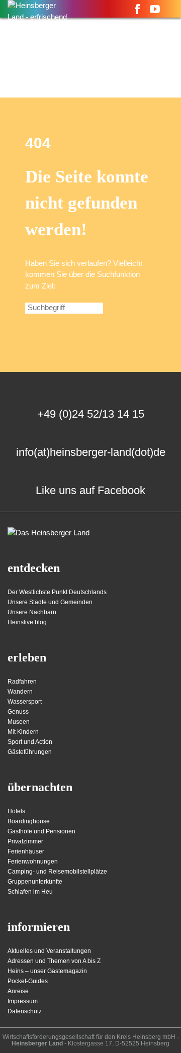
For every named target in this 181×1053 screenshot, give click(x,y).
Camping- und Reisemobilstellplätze (57, 871)
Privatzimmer (25, 841)
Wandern (20, 691)
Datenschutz (25, 1011)
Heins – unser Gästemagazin (47, 971)
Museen (19, 721)
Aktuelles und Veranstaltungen (49, 950)
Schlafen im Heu (30, 891)
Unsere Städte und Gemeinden (50, 602)
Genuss (18, 711)
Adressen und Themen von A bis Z (54, 961)
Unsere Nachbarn (32, 612)
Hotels (16, 811)
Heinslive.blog (27, 622)
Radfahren (22, 681)
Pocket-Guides (28, 981)
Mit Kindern (23, 731)
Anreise (18, 991)
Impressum (23, 1001)
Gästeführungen (30, 751)
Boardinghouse (29, 821)
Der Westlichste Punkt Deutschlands (57, 592)
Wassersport (25, 701)
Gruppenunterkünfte (35, 881)
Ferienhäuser (26, 851)
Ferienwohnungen (33, 861)
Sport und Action (30, 741)
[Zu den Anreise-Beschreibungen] (48, 533)
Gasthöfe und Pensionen (41, 831)
